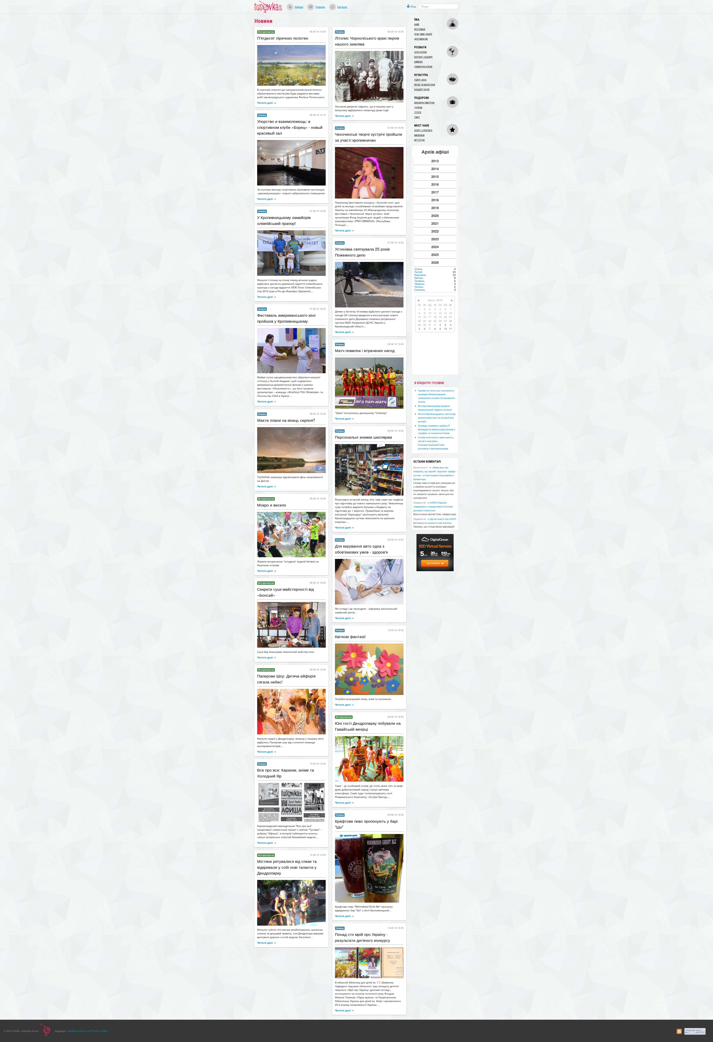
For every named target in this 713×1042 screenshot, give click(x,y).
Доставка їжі (421, 39)
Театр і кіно (420, 80)
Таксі (417, 117)
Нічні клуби (420, 52)
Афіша (299, 7)
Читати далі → (266, 102)
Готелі (417, 112)
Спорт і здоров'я (423, 130)
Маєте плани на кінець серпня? (286, 420)
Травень (419, 280)
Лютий (418, 271)
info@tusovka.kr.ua (78, 1031)
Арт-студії (419, 140)
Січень (418, 268)
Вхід (413, 6)
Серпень (419, 289)
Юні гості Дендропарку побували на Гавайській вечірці (368, 726)
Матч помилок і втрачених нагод (365, 350)
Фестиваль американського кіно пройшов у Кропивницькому (286, 318)
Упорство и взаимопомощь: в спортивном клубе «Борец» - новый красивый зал (290, 127)
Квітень (418, 277)
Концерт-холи (421, 89)
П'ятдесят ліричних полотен (282, 38)
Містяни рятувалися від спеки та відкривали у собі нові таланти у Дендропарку (287, 867)
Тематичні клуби (423, 66)
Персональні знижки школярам (363, 437)
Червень (419, 283)
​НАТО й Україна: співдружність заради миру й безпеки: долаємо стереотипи (433, 506)
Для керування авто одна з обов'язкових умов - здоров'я (361, 549)
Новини (320, 7)
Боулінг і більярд (423, 57)
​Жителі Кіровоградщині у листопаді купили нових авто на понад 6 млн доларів (436, 417)
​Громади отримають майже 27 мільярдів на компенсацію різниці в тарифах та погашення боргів (436, 429)
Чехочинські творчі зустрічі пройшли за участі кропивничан (368, 137)
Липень (418, 286)
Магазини (419, 135)
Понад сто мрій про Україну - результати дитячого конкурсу (362, 937)
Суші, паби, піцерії (423, 34)
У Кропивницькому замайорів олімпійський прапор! (284, 220)
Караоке (418, 62)
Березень (420, 274)
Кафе (416, 24)
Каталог (342, 7)
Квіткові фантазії (350, 636)
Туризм (418, 107)
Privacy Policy (100, 1031)
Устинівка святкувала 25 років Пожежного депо (362, 252)
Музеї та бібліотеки (424, 84)
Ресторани (419, 29)
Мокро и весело (271, 505)
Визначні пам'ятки (424, 102)
